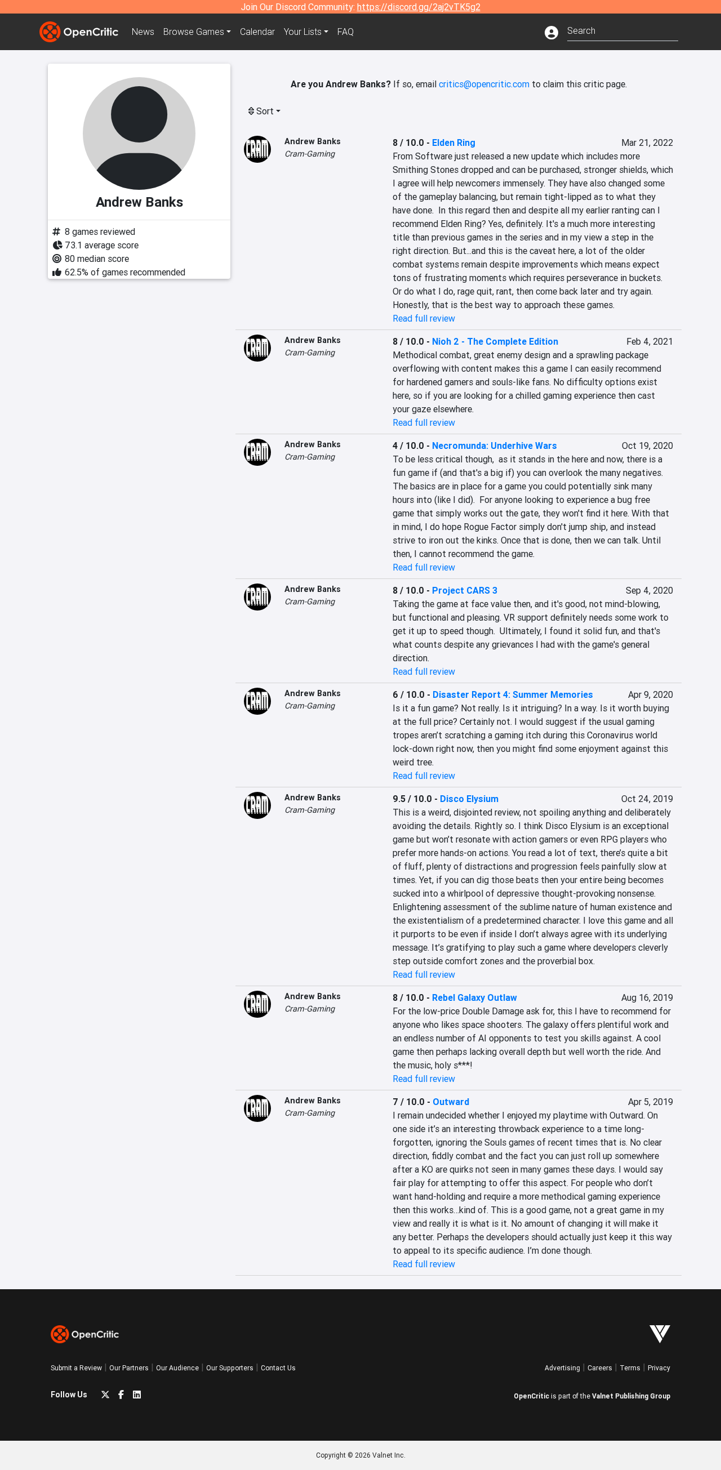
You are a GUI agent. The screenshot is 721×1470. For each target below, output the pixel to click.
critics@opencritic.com (484, 84)
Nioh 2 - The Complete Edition (495, 341)
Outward (451, 1101)
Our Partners (129, 1368)
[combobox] (622, 29)
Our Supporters (229, 1368)
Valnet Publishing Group (631, 1396)
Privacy (659, 1368)
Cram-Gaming (309, 154)
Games (193, 31)
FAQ (345, 31)
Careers (600, 1368)
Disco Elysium (469, 798)
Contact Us (278, 1368)
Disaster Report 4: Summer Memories (513, 694)
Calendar (257, 31)
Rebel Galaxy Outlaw (474, 997)
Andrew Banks (312, 141)
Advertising (562, 1368)
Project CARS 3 (464, 590)
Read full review (424, 318)
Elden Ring (453, 142)
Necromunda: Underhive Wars (494, 445)
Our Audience (177, 1368)
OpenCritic (531, 1396)
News (143, 31)
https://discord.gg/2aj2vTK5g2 (418, 6)
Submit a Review (76, 1368)
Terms (630, 1368)
